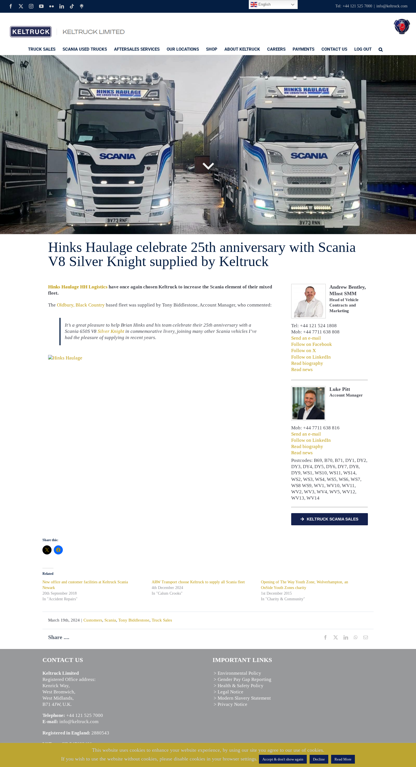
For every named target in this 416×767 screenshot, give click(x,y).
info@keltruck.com (392, 6)
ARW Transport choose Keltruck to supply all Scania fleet (198, 582)
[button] (381, 49)
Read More (342, 759)
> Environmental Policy (237, 673)
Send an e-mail (306, 338)
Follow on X (303, 350)
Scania (110, 620)
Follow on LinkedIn (311, 357)
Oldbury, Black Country (81, 305)
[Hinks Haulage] (65, 358)
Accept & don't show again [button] (282, 759)
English (264, 4)
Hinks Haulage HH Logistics (78, 287)
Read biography (307, 363)
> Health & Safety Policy (238, 685)
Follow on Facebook (311, 344)
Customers (92, 620)
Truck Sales (162, 620)
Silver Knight (111, 331)
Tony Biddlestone (133, 620)
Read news (302, 369)
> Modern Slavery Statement (242, 698)
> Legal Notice (228, 692)
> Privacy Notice (230, 704)
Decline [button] (319, 759)
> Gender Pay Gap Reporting (242, 679)
